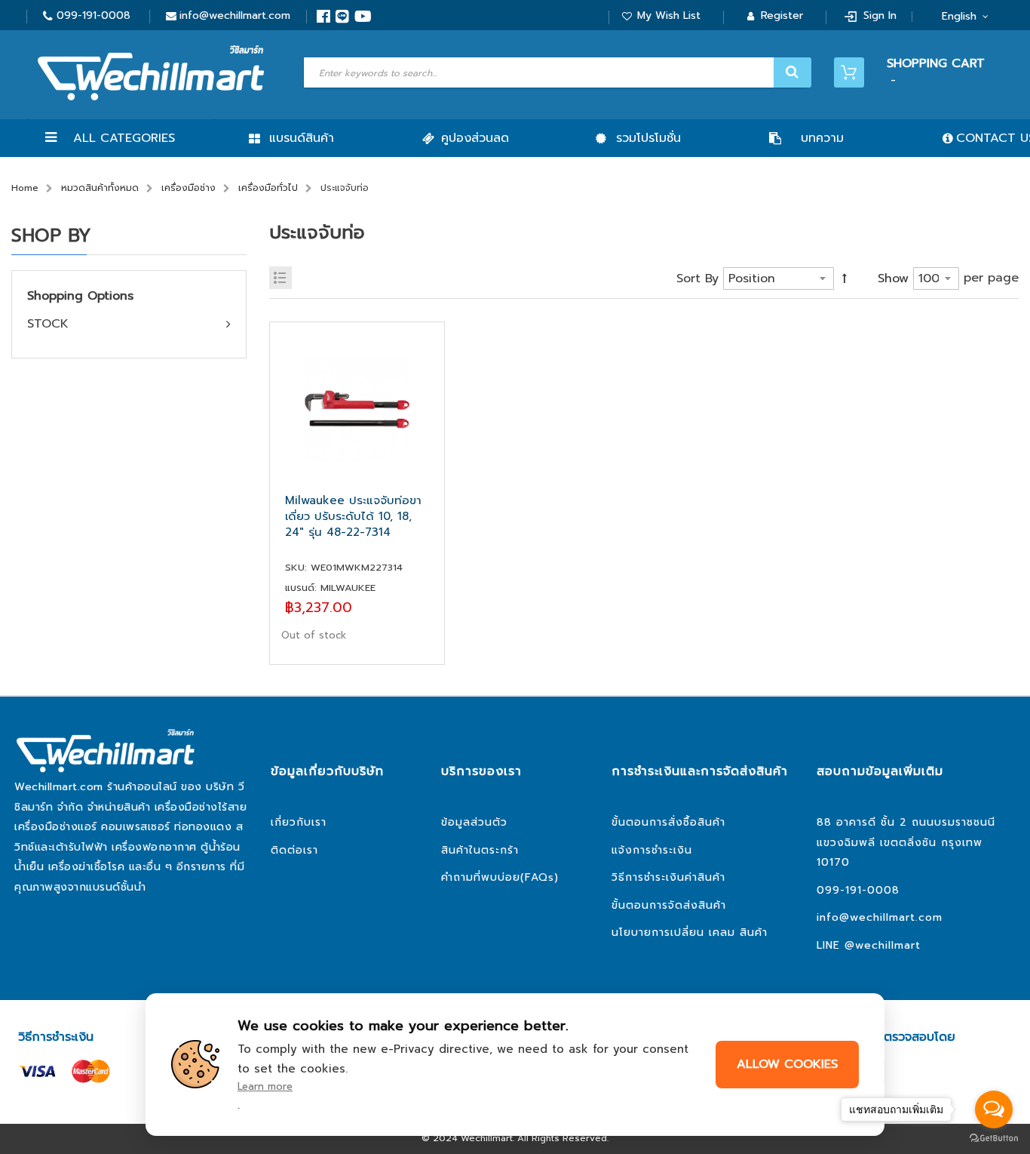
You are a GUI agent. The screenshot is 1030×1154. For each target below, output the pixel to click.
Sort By (697, 278)
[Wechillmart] (151, 72)
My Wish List (668, 15)
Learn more (265, 1086)
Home (24, 188)
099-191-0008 (93, 15)
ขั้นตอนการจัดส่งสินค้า (669, 905)
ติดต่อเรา (294, 850)
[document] (515, 1064)
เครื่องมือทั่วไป (268, 188)
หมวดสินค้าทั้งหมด (100, 188)
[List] (280, 277)
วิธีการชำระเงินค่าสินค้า (668, 877)
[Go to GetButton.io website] (994, 1138)
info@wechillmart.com (234, 15)
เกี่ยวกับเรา (298, 822)
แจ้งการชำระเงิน (652, 850)
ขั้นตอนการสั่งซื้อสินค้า (668, 822)
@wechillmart (883, 945)
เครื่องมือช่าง (188, 188)
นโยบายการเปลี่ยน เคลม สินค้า (690, 932)
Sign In (880, 15)
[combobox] (556, 72)
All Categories (124, 138)
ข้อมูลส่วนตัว (474, 822)
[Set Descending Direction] (844, 278)
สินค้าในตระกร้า (480, 850)
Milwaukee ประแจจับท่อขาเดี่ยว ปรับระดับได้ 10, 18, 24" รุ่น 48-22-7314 (353, 516)
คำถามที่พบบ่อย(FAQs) (500, 877)
